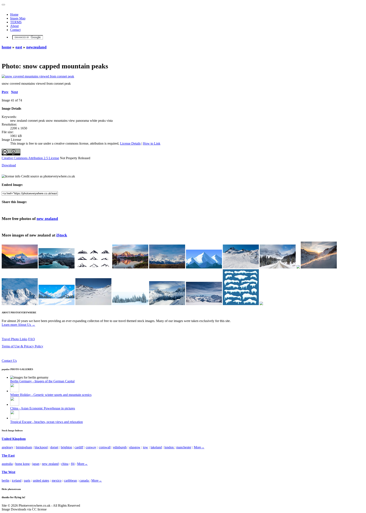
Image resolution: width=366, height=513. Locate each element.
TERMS (16, 22)
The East (8, 455)
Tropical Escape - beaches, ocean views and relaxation (46, 422)
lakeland (156, 447)
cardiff (79, 447)
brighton (66, 447)
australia (7, 464)
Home (14, 14)
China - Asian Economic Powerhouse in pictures (42, 408)
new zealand (47, 218)
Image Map (17, 18)
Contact (15, 30)
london (169, 447)
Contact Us (9, 360)
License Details (130, 143)
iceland (16, 480)
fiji (73, 464)
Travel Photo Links (14, 339)
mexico (56, 480)
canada (84, 480)
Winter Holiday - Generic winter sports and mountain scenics (51, 395)
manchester (183, 447)
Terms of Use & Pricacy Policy (22, 346)
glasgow (134, 447)
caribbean (70, 480)
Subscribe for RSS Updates (20, 353)
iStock (61, 235)
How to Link (151, 143)
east (18, 47)
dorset (54, 447)
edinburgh (120, 447)
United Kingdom (14, 439)
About (14, 26)
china (64, 464)
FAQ (31, 339)
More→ (199, 447)
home (6, 47)
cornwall (105, 447)
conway (91, 447)
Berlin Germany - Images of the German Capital (42, 381)
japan (35, 464)
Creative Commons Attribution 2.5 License (30, 158)
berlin (5, 480)
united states (41, 480)
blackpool (41, 447)
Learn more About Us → (18, 324)
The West (8, 472)
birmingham (24, 447)
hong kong (22, 464)
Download (9, 165)
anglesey (7, 447)
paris (27, 480)
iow (145, 447)
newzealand (36, 47)
